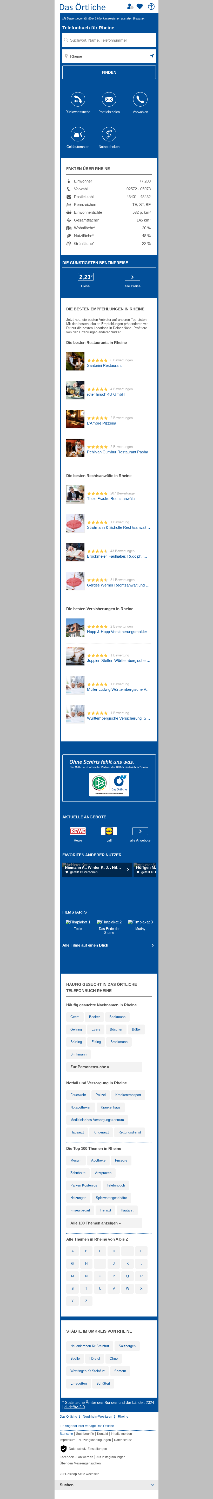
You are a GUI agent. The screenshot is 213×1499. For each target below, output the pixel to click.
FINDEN (109, 72)
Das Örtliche (68, 1416)
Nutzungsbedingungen (94, 1440)
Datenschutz (123, 1440)
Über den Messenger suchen (80, 1463)
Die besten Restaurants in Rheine (96, 342)
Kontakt (102, 1434)
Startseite (66, 1434)
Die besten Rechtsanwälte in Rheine (98, 475)
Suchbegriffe (85, 1434)
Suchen (67, 1485)
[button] (152, 56)
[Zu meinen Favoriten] (140, 6)
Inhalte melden (121, 1434)
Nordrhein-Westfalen (97, 1416)
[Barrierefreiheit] (152, 6)
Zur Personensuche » (89, 1067)
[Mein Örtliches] (131, 6)
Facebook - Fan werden (76, 1457)
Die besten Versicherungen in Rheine (99, 609)
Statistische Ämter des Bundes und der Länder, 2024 (109, 1402)
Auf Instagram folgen (110, 1457)
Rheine (123, 1416)
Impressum (67, 1440)
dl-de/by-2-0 (74, 1407)
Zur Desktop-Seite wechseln (79, 1474)
